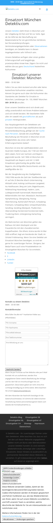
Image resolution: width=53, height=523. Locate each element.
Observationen (40, 46)
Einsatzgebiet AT (34, 420)
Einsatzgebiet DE (32, 417)
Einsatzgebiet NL (16, 420)
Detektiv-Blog (16, 417)
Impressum (39, 423)
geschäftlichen (29, 116)
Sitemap (27, 423)
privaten (8, 119)
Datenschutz (25, 426)
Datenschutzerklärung (11, 516)
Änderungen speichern (25, 519)
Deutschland (29, 66)
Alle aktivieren (8, 519)
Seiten (44, 458)
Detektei (15, 31)
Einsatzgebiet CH (13, 423)
